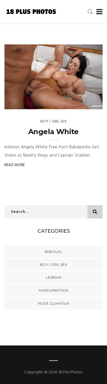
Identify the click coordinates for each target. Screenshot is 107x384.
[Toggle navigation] (98, 12)
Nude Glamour (53, 303)
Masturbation (53, 290)
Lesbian (53, 277)
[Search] (90, 12)
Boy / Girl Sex (53, 121)
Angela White (53, 131)
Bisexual (53, 251)
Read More (14, 165)
